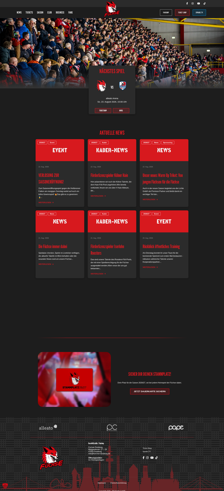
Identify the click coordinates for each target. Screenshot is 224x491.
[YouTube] (198, 3)
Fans (70, 12)
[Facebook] (187, 3)
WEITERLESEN (44, 202)
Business (60, 12)
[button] (5, 486)
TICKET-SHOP (182, 12)
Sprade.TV (147, 452)
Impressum (102, 483)
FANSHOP (166, 12)
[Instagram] (193, 3)
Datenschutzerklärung (118, 483)
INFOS (121, 110)
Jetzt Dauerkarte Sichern (150, 391)
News (19, 12)
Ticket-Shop (147, 448)
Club (49, 12)
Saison (40, 12)
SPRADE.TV (199, 12)
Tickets (29, 12)
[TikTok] (205, 3)
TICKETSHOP (103, 110)
